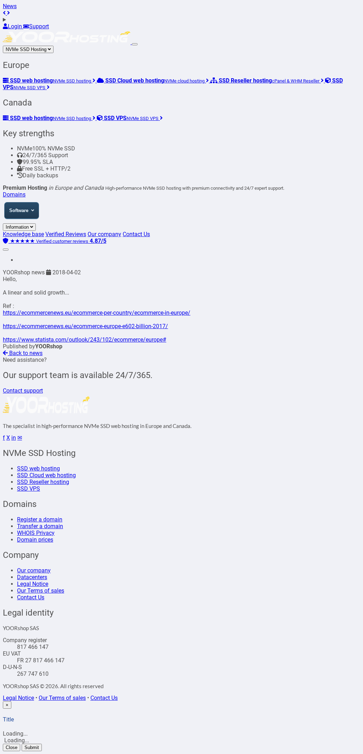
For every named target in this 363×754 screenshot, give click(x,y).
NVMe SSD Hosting (27, 49)
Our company (104, 234)
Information (18, 227)
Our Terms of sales (40, 590)
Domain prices (35, 539)
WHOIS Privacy (36, 533)
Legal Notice (32, 584)
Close (11, 747)
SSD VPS (28, 488)
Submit (31, 747)
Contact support (23, 390)
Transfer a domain (40, 526)
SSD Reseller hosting (43, 482)
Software (18, 210)
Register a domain (39, 519)
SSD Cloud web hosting (46, 475)
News (10, 6)
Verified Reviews (65, 234)
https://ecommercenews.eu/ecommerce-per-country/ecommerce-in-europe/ (96, 312)
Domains (14, 194)
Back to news (25, 353)
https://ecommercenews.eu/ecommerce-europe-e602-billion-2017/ (85, 326)
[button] (5, 13)
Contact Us (136, 234)
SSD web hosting (38, 468)
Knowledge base (23, 234)
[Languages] (181, 19)
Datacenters (32, 577)
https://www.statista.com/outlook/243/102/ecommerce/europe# (84, 339)
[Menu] (135, 44)
